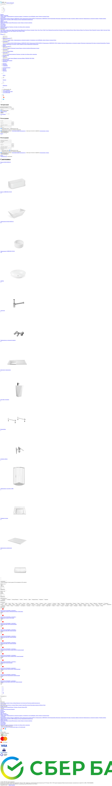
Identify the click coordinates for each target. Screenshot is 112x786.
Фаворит (14, 31)
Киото (57, 30)
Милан (72, 604)
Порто (90, 30)
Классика (39, 604)
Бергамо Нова (69, 603)
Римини (3, 605)
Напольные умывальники (61, 18)
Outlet (5, 27)
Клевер (44, 604)
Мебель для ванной (4, 15)
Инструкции (27, 705)
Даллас (36, 30)
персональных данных (44, 130)
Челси (17, 31)
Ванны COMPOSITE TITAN (16, 18)
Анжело (7, 30)
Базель (16, 30)
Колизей (54, 604)
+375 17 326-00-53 (4, 727)
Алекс (37, 603)
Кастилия (54, 30)
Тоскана (4, 31)
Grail (10, 603)
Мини (76, 604)
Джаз (39, 30)
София (101, 30)
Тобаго (53, 605)
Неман (81, 30)
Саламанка (17, 605)
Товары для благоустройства (26, 22)
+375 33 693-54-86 (21, 727)
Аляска (4, 30)
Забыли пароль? (3, 111)
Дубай (44, 30)
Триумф (8, 31)
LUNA (20, 603)
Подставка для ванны (70, 18)
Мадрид (71, 30)
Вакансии (18, 702)
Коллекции (2, 711)
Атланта (54, 603)
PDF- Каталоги (3, 713)
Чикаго (20, 31)
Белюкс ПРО (24, 707)
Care (3, 603)
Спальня (10, 22)
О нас (1, 702)
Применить (2, 589)
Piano (24, 603)
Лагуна (59, 604)
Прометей (94, 30)
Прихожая (6, 22)
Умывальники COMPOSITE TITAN (43, 18)
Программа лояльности (35, 705)
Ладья (63, 604)
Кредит (5, 709)
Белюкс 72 (12, 707)
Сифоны (77, 18)
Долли (41, 30)
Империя (50, 30)
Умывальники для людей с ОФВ (6, 19)
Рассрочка (9, 709)
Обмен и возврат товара (20, 705)
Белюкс (25, 599)
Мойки (4, 24)
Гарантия (13, 709)
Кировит (46, 599)
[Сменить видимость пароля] (12, 109)
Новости (5, 32)
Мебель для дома (3, 21)
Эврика (89, 605)
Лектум (64, 30)
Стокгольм (105, 30)
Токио (1, 31)
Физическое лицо (5, 128)
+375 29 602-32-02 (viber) (13, 727)
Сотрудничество (24, 702)
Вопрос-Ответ (43, 705)
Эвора (23, 31)
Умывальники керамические (27, 19)
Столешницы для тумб (27, 16)
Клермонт (61, 30)
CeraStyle (9, 599)
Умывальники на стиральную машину (91, 18)
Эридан (97, 605)
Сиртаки (98, 30)
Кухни (1, 24)
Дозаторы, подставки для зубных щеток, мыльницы (19, 26)
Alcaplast (3, 599)
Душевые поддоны (17, 19)
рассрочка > (13, 610)
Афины (12, 30)
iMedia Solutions (12, 784)
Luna (1, 30)
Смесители (81, 18)
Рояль (12, 605)
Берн (79, 603)
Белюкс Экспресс (18, 707)
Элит (93, 605)
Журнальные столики (16, 22)
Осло (84, 30)
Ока (89, 604)
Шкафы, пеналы (35, 16)
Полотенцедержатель (4, 26)
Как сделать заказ (4, 705)
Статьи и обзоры (13, 702)
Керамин (41, 599)
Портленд (87, 30)
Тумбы (1, 16)
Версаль (28, 30)
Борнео (82, 603)
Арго (10, 30)
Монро (80, 604)
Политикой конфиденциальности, (19, 130)
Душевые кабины (102, 18)
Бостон (25, 30)
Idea (13, 603)
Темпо (109, 30)
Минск (75, 30)
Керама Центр (35, 599)
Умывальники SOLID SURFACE (29, 18)
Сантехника (2, 17)
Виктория (101, 603)
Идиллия (18, 604)
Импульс (23, 604)
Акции (1, 709)
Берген (74, 603)
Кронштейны (53, 18)
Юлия (102, 605)
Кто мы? (2, 32)
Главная (2, 156)
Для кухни (2, 23)
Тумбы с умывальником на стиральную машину (13, 16)
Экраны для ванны (42, 16)
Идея (14, 604)
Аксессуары (2, 25)
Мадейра (68, 30)
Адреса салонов (6, 702)
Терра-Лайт (48, 605)
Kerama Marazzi (15, 599)
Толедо (62, 605)
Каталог (2, 14)
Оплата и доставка (11, 705)
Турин (11, 31)
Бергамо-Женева (20, 30)
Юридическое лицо (14, 128)
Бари (59, 603)
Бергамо (63, 603)
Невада (85, 604)
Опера (96, 604)
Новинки (2, 27)
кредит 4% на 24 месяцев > (5, 610)
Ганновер (32, 30)
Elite (6, 603)
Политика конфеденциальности (33, 702)
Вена (91, 603)
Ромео (8, 605)
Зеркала (2, 20)
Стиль (33, 605)
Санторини (23, 605)
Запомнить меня (5, 110)
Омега (92, 604)
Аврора (32, 603)
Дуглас (47, 30)
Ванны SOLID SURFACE (5, 18)
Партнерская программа (5, 707)
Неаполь (78, 30)
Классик (34, 604)
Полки (47, 16)
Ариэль (49, 603)
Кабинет (2, 22)
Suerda (21, 599)
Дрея (30, 599)
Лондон (67, 604)
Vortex (28, 603)
